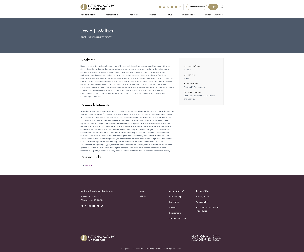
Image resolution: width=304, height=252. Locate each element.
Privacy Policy (203, 196)
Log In (213, 6)
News (169, 14)
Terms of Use (202, 191)
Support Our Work (214, 14)
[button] (222, 6)
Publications (188, 14)
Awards (152, 14)
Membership (112, 14)
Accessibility (202, 202)
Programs (133, 14)
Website (88, 165)
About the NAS (88, 14)
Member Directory (197, 6)
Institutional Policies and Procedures (208, 209)
